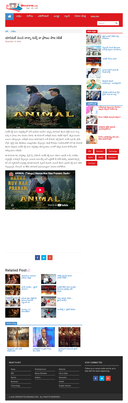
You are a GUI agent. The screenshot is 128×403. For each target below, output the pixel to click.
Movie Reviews (41, 373)
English (95, 16)
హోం (6, 31)
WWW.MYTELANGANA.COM (26, 397)
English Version (65, 385)
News (13, 369)
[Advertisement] (43, 62)
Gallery (37, 377)
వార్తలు (19, 17)
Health (100, 157)
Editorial (62, 369)
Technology (113, 151)
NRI (89, 151)
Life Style (91, 163)
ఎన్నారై (56, 17)
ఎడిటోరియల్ (43, 17)
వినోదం (30, 17)
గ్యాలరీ (67, 17)
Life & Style (63, 373)
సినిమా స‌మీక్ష (80, 17)
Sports (90, 157)
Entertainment (40, 369)
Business (99, 151)
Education (112, 157)
